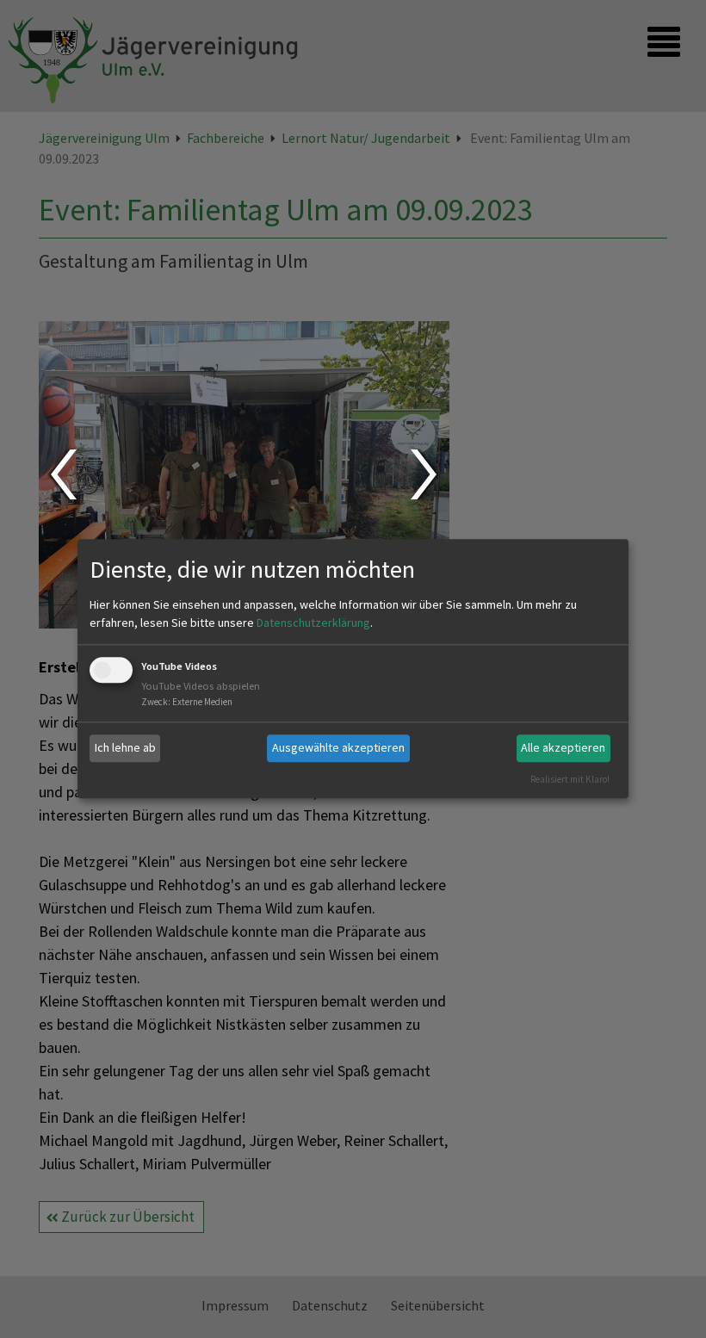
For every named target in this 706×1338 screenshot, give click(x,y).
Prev (62, 474)
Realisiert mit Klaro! (570, 779)
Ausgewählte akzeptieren (338, 747)
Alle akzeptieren (563, 747)
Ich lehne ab (125, 747)
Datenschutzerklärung (313, 622)
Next (426, 474)
